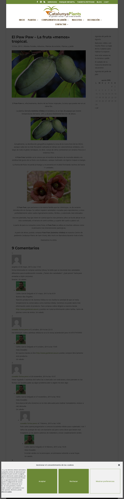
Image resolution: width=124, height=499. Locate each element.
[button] (119, 465)
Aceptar (42, 481)
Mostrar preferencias (105, 481)
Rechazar (74, 481)
